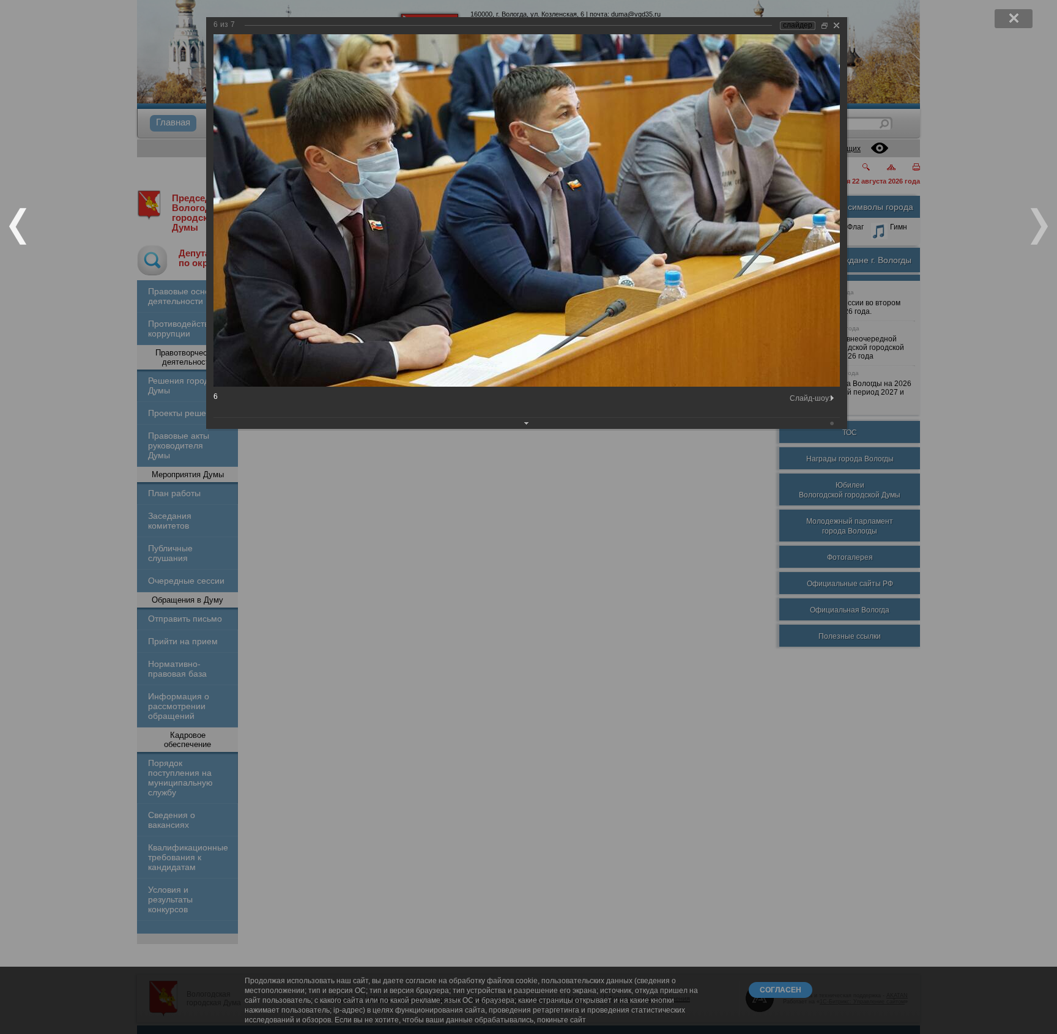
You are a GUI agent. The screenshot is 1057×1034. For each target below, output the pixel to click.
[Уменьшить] (824, 25)
